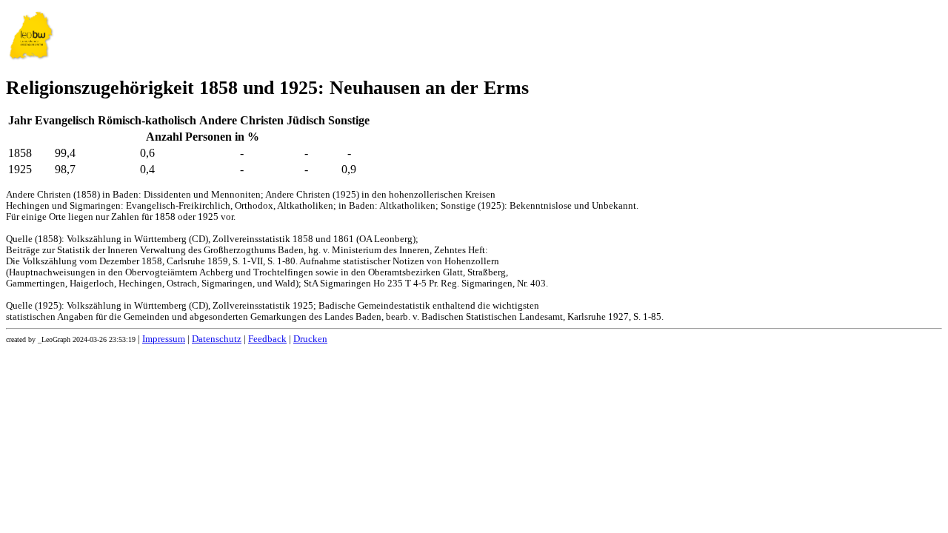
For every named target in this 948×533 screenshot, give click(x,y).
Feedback (267, 339)
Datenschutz (216, 339)
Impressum (163, 339)
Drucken (310, 339)
